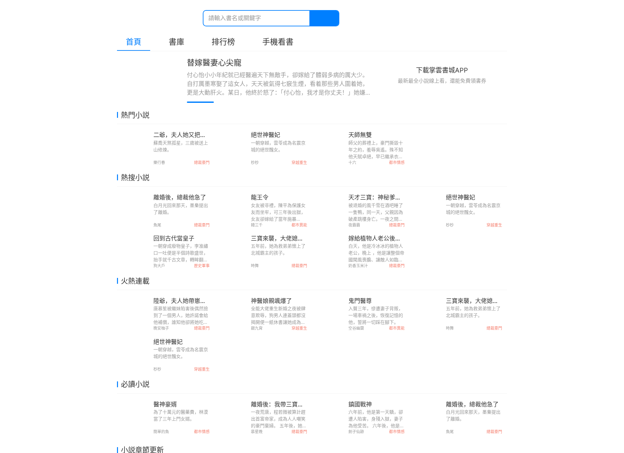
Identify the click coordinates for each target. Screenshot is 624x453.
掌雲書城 (153, 18)
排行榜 (223, 42)
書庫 (176, 42)
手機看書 (277, 42)
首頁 (133, 42)
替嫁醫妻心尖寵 (214, 62)
